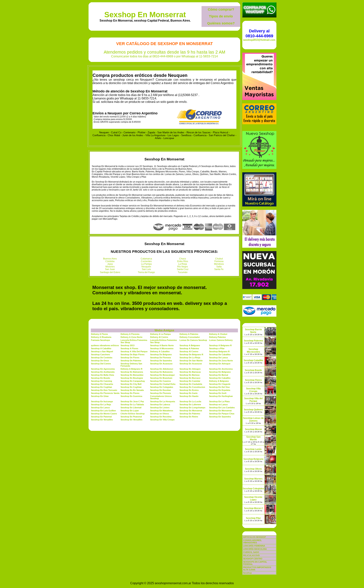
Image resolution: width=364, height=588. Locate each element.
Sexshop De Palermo (131, 360)
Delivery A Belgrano (219, 381)
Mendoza (219, 264)
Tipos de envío (221, 16)
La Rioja (182, 264)
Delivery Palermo (217, 337)
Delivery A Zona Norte (131, 337)
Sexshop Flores (253, 380)
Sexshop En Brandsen (161, 378)
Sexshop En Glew (100, 396)
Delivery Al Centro (159, 337)
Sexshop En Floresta (160, 393)
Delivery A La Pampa (160, 334)
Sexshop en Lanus (218, 404)
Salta (219, 266)
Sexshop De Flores (130, 357)
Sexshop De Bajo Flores (132, 354)
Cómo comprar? (221, 9)
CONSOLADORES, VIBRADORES (252, 541)
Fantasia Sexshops (100, 340)
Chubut (219, 258)
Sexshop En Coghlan (101, 387)
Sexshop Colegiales (253, 488)
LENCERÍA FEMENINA (254, 546)
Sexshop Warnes (253, 478)
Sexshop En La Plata (219, 401)
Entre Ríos (182, 261)
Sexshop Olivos (253, 469)
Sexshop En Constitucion (192, 387)
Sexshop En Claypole (219, 384)
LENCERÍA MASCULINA (255, 549)
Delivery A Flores (99, 334)
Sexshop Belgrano (253, 459)
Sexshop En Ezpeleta (219, 390)
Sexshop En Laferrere (190, 404)
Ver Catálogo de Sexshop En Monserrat (164, 43)
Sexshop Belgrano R (219, 351)
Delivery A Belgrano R (131, 369)
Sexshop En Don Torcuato (104, 390)
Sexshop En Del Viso (219, 387)
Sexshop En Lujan (130, 410)
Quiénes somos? (221, 23)
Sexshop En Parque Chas (221, 413)
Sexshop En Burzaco (190, 378)
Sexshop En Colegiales (161, 387)
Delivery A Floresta (130, 334)
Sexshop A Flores (129, 348)
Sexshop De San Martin (191, 360)
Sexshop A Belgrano (190, 345)
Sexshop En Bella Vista (102, 375)
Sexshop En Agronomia (103, 369)
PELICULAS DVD (251, 555)
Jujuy (110, 264)
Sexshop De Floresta (160, 357)
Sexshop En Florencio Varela (105, 393)
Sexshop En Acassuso (161, 363)
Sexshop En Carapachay (133, 381)
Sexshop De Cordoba (101, 357)
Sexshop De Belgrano (161, 354)
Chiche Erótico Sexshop (133, 413)
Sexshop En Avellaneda (103, 372)
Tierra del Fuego (146, 272)
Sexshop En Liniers (159, 407)
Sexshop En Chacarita (102, 384)
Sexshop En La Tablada (132, 404)
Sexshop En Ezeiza (189, 390)
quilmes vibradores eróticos (105, 345)
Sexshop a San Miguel (102, 351)
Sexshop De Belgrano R (191, 354)
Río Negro (182, 266)
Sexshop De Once (100, 360)
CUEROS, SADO (251, 552)
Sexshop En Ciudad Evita (162, 384)
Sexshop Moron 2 (253, 508)
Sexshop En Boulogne (132, 378)
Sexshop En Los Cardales (222, 407)
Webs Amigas (164, 330)
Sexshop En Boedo (100, 378)
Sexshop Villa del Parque (253, 399)
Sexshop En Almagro (190, 369)
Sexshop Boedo (253, 370)
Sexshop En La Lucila (190, 401)
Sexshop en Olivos (159, 413)
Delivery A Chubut (218, 334)
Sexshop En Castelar (190, 381)
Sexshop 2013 (127, 345)
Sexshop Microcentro (253, 350)
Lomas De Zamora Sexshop (193, 340)
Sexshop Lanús (253, 449)
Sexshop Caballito (253, 360)
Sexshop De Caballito (220, 354)
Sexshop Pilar (253, 518)
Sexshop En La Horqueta (162, 401)
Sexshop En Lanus (100, 407)
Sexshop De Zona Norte (221, 360)
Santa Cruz (182, 269)
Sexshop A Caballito (101, 348)
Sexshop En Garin (189, 393)
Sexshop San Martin (253, 438)
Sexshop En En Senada (132, 390)
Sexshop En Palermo (190, 413)
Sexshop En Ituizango (102, 401)
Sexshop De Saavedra (161, 360)
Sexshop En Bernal (218, 375)
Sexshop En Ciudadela (191, 384)
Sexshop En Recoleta (160, 416)
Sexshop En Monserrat (145, 14)
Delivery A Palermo (189, 334)
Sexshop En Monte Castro (104, 413)
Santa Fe (219, 269)
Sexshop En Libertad (131, 407)
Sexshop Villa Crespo (253, 390)
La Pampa (146, 264)
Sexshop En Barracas (190, 372)
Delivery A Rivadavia (101, 337)
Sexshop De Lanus (218, 357)
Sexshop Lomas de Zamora (253, 419)
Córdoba (110, 261)
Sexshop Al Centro (189, 351)
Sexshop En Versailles (102, 420)
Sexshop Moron (253, 429)
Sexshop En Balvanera (132, 372)
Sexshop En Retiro (189, 416)
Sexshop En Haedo (189, 396)
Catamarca (146, 258)
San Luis (146, 269)
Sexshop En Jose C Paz (132, 401)
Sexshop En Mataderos (161, 410)
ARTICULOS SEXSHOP (254, 537)
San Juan (110, 269)
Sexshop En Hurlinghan (221, 396)
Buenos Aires (110, 258)
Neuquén (146, 266)
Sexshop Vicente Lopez (253, 498)
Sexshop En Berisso (190, 375)
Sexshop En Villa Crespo (162, 420)
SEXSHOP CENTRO (252, 559)
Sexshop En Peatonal (131, 416)
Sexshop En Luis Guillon (103, 410)
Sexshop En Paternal (101, 416)
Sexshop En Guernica (131, 396)
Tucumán (182, 272)
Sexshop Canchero (100, 354)
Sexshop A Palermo (189, 348)
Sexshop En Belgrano (220, 372)
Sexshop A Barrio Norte (162, 345)
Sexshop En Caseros (160, 381)
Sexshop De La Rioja (190, 357)
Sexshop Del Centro (101, 363)
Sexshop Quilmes (253, 409)
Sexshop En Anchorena (221, 369)
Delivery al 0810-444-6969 (259, 33)
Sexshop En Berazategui (162, 375)
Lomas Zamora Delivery (221, 340)
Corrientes (146, 261)
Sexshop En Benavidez (132, 375)
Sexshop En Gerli (217, 393)
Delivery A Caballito (160, 351)
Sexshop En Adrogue (219, 363)
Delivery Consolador (190, 337)
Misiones (110, 266)
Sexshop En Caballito (220, 378)
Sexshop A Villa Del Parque (134, 351)
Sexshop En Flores (130, 393)
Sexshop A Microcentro (161, 348)
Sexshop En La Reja (101, 404)
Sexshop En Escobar (160, 390)
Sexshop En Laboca (160, 404)
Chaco (182, 258)
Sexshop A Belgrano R (220, 345)
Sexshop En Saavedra (220, 416)
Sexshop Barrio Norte (253, 330)
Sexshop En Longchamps (192, 407)
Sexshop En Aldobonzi (161, 369)
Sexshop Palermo (253, 340)
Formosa (219, 261)
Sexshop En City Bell (131, 384)
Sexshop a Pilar (216, 348)
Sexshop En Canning (101, 381)
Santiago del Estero (110, 272)
